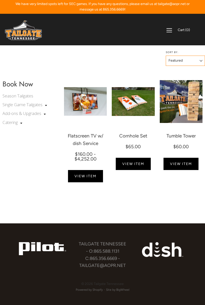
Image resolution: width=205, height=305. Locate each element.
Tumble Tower (181, 136)
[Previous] (68, 101)
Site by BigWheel (118, 289)
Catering (10, 122)
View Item (85, 176)
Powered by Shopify (89, 289)
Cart (184, 30)
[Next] (103, 101)
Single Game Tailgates (23, 104)
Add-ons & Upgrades (22, 113)
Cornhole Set (133, 136)
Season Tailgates (17, 96)
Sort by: (172, 52)
